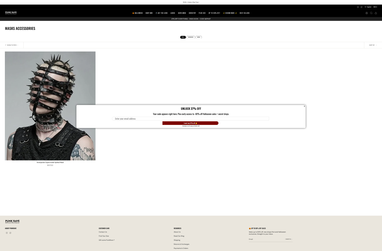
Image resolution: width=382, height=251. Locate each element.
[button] (161, 13)
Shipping (177, 240)
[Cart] (376, 13)
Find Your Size (104, 236)
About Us (177, 232)
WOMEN (190, 37)
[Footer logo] (12, 222)
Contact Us (103, 232)
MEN (198, 37)
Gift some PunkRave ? (107, 240)
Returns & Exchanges (181, 244)
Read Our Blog (179, 236)
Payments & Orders (181, 248)
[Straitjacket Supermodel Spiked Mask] (50, 105)
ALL (183, 37)
